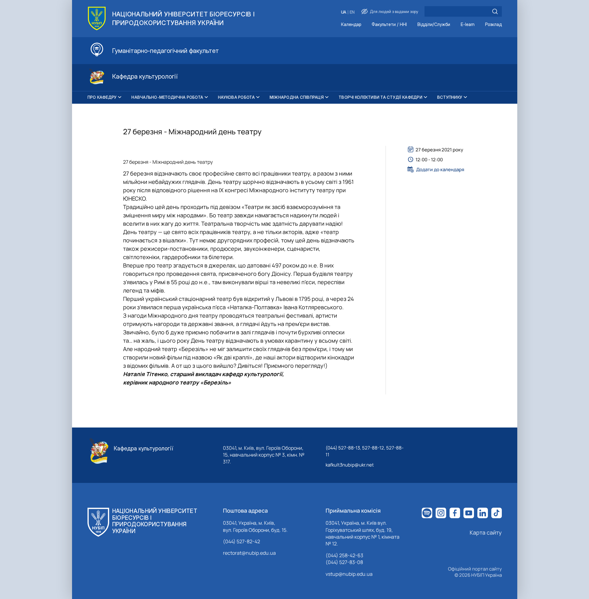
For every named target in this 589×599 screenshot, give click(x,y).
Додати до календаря (440, 169)
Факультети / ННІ (389, 24)
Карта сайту (486, 532)
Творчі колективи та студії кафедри (380, 97)
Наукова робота (236, 97)
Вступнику (449, 97)
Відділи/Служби (433, 24)
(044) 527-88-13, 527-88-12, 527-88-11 (364, 451)
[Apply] (495, 11)
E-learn (468, 24)
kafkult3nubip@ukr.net (350, 465)
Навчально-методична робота (167, 97)
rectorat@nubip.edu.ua (249, 552)
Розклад (493, 24)
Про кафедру (102, 97)
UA (343, 12)
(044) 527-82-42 (241, 541)
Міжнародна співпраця (297, 97)
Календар (351, 24)
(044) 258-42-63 (344, 555)
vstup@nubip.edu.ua (349, 574)
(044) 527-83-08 (344, 562)
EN (352, 12)
